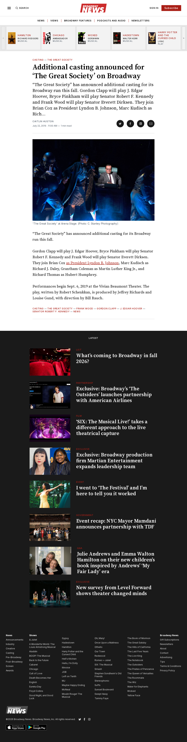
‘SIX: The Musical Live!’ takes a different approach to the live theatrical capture (112, 428)
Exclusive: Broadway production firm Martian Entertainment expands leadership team (114, 461)
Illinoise (66, 667)
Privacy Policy (167, 670)
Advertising (166, 657)
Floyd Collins (36, 691)
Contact (164, 653)
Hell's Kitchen (69, 658)
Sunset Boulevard (104, 689)
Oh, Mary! (100, 638)
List (79, 349)
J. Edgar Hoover (131, 308)
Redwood (100, 655)
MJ (63, 680)
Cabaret (33, 664)
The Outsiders (135, 664)
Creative (10, 648)
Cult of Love (35, 673)
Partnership (84, 383)
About (163, 648)
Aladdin (33, 651)
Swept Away (101, 694)
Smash (98, 669)
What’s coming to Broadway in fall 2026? (116, 358)
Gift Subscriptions (169, 639)
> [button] (184, 38)
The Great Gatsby (136, 642)
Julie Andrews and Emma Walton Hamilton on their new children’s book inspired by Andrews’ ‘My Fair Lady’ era (116, 563)
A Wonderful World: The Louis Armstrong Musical (42, 645)
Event (80, 482)
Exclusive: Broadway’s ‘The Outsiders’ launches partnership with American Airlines (114, 395)
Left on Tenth (69, 676)
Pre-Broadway (13, 657)
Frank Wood (84, 308)
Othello (98, 647)
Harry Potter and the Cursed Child (72, 653)
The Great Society (60, 59)
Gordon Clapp (106, 308)
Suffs (97, 685)
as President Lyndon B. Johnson (92, 263)
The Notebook (135, 660)
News (41, 20)
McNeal (66, 689)
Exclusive (83, 449)
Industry (10, 644)
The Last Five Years (137, 651)
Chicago (33, 669)
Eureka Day (35, 686)
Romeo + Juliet (103, 660)
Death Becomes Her (40, 677)
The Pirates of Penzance (140, 669)
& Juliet (33, 639)
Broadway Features (77, 20)
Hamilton (66, 647)
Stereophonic (102, 680)
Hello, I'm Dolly (70, 663)
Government (85, 515)
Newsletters (140, 20)
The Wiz (131, 682)
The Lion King (134, 655)
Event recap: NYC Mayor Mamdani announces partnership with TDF (116, 524)
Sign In (154, 8)
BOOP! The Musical (39, 655)
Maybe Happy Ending (73, 685)
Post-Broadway (14, 661)
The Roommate (135, 677)
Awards (10, 670)
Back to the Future (39, 660)
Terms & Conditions (170, 666)
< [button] (3, 38)
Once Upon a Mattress (107, 642)
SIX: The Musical (103, 664)
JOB (64, 672)
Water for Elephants (137, 686)
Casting (38, 59)
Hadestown (68, 642)
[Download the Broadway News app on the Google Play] (37, 727)
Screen (10, 666)
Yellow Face (133, 695)
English (33, 682)
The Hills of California (138, 647)
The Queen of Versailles (140, 673)
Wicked (131, 691)
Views (54, 20)
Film (79, 416)
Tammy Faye (101, 698)
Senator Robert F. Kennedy (51, 311)
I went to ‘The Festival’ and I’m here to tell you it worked (111, 491)
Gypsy (65, 638)
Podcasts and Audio (111, 20)
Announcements (14, 639)
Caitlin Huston (43, 121)
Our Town (100, 651)
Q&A (79, 548)
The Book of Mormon (138, 638)
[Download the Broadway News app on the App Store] (16, 727)
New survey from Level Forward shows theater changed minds (113, 590)
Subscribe (171, 8)
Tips (162, 661)
